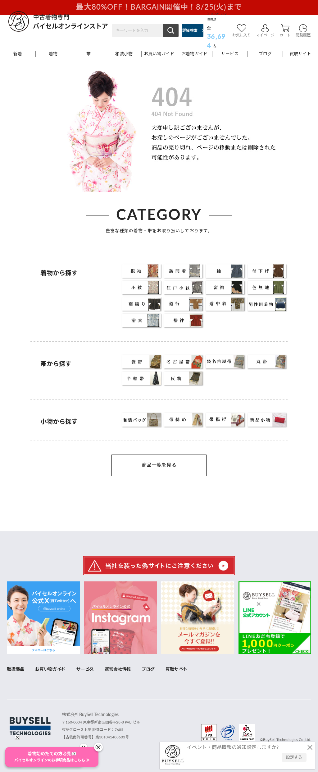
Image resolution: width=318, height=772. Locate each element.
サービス (229, 54)
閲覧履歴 (303, 35)
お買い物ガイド (159, 54)
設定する (294, 758)
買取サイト (300, 54)
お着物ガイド (194, 54)
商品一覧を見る (159, 465)
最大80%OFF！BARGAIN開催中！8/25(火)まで (159, 7)
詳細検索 (190, 30)
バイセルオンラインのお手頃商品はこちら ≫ (52, 757)
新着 (17, 54)
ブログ (265, 54)
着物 (53, 54)
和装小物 (124, 54)
